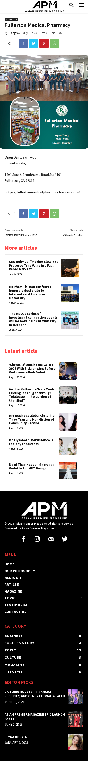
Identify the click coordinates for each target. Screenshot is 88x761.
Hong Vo (14, 33)
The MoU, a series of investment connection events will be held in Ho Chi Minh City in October (33, 319)
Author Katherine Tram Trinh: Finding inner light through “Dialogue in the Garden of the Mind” (32, 395)
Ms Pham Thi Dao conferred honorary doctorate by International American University (30, 292)
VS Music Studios (73, 235)
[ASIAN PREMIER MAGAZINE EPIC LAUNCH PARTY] (75, 719)
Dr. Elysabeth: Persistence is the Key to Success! (31, 442)
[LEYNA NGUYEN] (75, 742)
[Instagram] (37, 539)
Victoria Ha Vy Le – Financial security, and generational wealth (35, 694)
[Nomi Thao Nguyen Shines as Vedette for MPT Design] (68, 470)
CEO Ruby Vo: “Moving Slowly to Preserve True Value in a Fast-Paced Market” (33, 265)
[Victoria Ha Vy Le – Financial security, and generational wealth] (75, 696)
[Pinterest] (44, 43)
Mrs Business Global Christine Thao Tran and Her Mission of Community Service (32, 419)
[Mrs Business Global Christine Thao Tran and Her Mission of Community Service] (68, 422)
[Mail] (50, 539)
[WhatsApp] (54, 43)
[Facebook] (23, 43)
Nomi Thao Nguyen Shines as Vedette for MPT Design (31, 466)
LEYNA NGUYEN (16, 737)
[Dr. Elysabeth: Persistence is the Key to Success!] (68, 446)
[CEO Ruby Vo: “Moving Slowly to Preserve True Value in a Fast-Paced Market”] (70, 268)
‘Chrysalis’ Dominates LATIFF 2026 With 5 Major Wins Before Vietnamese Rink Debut (32, 368)
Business (11, 19)
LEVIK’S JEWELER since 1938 (21, 235)
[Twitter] (33, 43)
